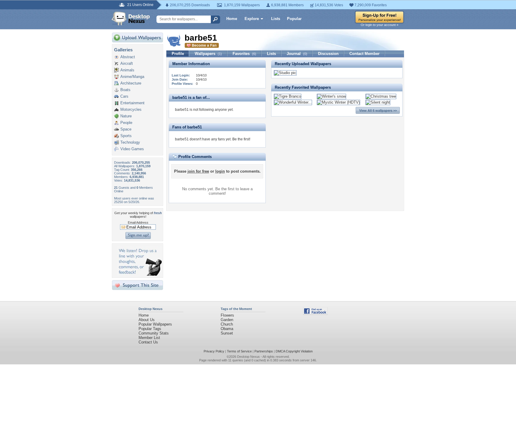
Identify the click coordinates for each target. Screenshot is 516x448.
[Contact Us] (139, 274)
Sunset (227, 333)
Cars (124, 96)
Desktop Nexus (248, 356)
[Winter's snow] (331, 96)
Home (231, 18)
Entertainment (132, 103)
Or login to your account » (379, 25)
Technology (130, 142)
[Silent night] (378, 102)
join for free (198, 171)
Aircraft (126, 63)
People (126, 122)
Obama (227, 328)
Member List (149, 337)
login (220, 171)
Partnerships (263, 351)
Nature (126, 116)
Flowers (227, 315)
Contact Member (364, 53)
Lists (275, 18)
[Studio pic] (285, 72)
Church (227, 324)
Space (125, 129)
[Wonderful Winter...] (293, 102)
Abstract (127, 57)
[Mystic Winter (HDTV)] (338, 102)
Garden (227, 319)
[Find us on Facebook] (315, 313)
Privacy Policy (214, 351)
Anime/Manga (132, 76)
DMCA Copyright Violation (294, 351)
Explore (252, 18)
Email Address (138, 222)
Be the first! (241, 139)
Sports (126, 136)
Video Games (132, 149)
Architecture (130, 83)
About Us (147, 319)
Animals (127, 70)
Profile (178, 53)
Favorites (244, 53)
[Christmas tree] (381, 96)
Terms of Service (239, 351)
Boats (125, 90)
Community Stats (154, 333)
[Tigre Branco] (287, 96)
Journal (297, 53)
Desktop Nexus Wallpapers (131, 18)
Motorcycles (131, 109)
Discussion (328, 53)
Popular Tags (150, 328)
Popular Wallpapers (155, 324)
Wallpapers (208, 53)
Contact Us (148, 342)
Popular (294, 18)
